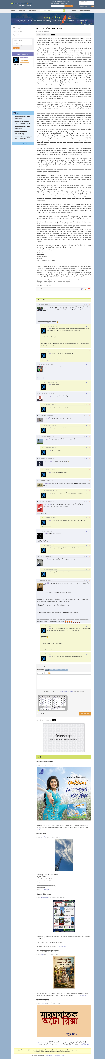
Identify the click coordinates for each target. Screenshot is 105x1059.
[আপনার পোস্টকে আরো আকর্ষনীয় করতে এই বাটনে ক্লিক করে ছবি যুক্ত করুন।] (49, 673)
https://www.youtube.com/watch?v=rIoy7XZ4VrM (53, 360)
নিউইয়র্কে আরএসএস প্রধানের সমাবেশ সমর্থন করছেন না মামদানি (23, 122)
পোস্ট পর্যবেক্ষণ (43, 714)
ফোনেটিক (51, 669)
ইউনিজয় (56, 669)
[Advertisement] (23, 88)
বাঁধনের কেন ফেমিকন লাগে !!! (44, 762)
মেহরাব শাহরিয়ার (24, 58)
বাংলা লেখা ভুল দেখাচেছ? (85, 10)
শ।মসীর (47, 307)
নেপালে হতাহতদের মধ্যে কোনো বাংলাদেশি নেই (22, 117)
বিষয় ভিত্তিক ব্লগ (33, 10)
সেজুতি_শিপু (43, 837)
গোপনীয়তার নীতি (57, 1055)
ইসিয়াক (42, 954)
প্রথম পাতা (13, 10)
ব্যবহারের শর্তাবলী (49, 1055)
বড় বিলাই (47, 483)
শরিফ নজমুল (48, 396)
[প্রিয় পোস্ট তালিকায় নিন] (86, 289)
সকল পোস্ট (18, 28)
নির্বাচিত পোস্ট (22, 10)
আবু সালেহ (48, 504)
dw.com (25, 143)
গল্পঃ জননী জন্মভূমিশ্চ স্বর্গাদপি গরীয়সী (47, 951)
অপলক (42, 765)
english (65, 669)
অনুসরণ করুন (24, 61)
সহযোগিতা (74, 10)
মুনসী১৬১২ (48, 559)
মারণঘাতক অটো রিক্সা (42, 1000)
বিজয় (61, 669)
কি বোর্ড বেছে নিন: (40, 669)
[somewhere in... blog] (21, 4)
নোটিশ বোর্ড (18, 35)
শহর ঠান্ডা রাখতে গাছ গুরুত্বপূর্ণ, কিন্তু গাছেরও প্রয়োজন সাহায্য (23, 137)
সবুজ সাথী (47, 439)
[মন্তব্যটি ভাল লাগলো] (87, 304)
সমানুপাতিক (48, 418)
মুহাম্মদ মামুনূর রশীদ (44, 897)
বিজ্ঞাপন (63, 1055)
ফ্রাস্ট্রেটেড (47, 583)
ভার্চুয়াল (46, 669)
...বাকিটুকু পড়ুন (41, 829)
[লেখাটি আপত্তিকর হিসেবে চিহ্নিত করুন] (89, 289)
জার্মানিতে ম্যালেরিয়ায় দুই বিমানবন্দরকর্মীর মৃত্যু (21, 132)
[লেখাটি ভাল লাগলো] (82, 289)
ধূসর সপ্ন (47, 367)
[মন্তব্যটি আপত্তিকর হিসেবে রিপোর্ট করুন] (89, 304)
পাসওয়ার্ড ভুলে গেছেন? (83, 6)
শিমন (46, 534)
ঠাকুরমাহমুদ (43, 1003)
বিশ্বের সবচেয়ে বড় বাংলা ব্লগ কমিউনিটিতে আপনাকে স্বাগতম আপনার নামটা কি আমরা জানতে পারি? (60, 2)
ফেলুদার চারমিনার (49, 461)
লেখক (50, 328)
